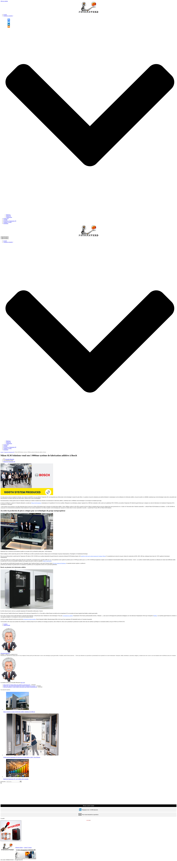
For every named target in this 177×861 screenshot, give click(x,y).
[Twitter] (9, 22)
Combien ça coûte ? (7, 222)
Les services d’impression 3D (9, 221)
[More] (9, 27)
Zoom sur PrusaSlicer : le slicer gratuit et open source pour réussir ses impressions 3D (20, 687)
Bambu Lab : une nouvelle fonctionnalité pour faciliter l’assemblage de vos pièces (19, 685)
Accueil (5, 14)
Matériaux (8, 214)
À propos (5, 624)
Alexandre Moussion (9, 459)
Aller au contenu (4, 1)
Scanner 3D (6, 218)
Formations (5, 223)
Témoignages (9, 217)
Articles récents (6, 625)
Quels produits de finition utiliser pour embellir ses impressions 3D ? (16, 684)
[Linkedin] (9, 24)
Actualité (5, 219)
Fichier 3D (8, 216)
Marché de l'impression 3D (9, 452)
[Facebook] (9, 20)
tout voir (22, 682)
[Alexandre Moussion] (9, 652)
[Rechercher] (21, 781)
